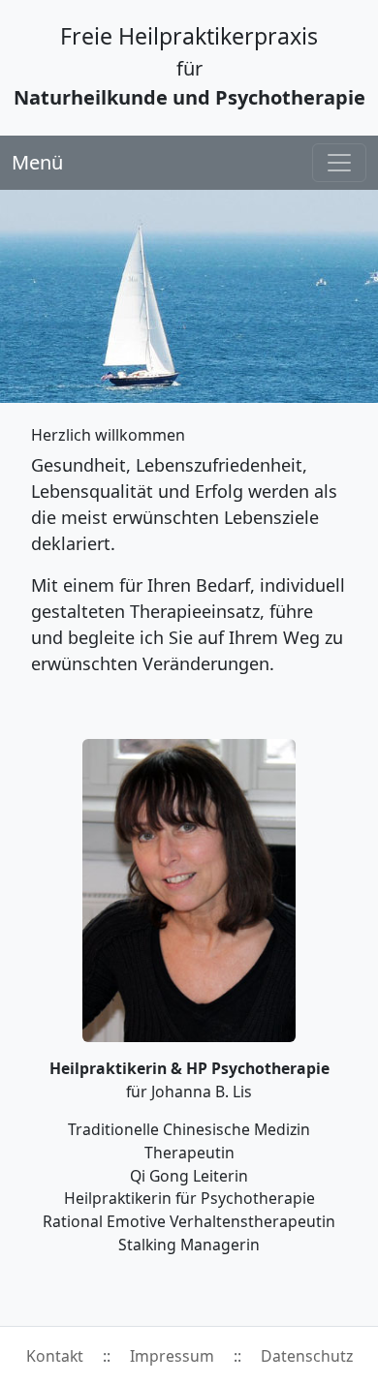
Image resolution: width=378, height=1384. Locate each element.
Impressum (172, 1356)
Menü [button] (37, 162)
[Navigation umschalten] (339, 162)
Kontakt (54, 1356)
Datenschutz (307, 1356)
